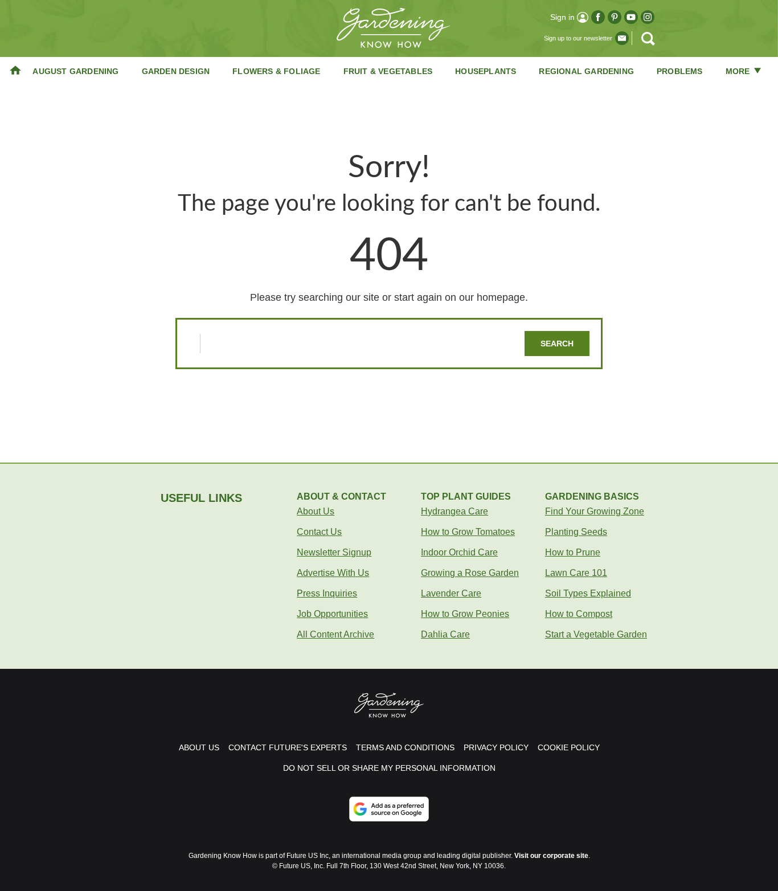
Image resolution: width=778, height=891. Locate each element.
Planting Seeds (576, 532)
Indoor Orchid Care (459, 552)
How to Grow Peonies (465, 614)
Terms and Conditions (405, 747)
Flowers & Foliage (276, 71)
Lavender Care (451, 593)
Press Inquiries (327, 593)
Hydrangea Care (454, 511)
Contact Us (319, 532)
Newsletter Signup (334, 552)
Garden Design (176, 71)
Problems (680, 71)
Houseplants (485, 71)
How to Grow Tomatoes (468, 532)
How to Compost (578, 614)
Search (557, 343)
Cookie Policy (569, 747)
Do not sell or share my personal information (389, 768)
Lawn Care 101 (576, 573)
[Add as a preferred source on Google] (389, 808)
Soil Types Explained (588, 593)
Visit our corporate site (551, 856)
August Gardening (75, 71)
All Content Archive (335, 634)
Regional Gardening (586, 71)
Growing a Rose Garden (470, 573)
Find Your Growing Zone (594, 511)
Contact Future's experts (287, 747)
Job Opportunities (332, 614)
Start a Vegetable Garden (596, 634)
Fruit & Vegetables (388, 71)
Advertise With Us (333, 573)
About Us (315, 511)
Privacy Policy (496, 747)
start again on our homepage (459, 297)
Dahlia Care (445, 634)
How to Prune (572, 552)
